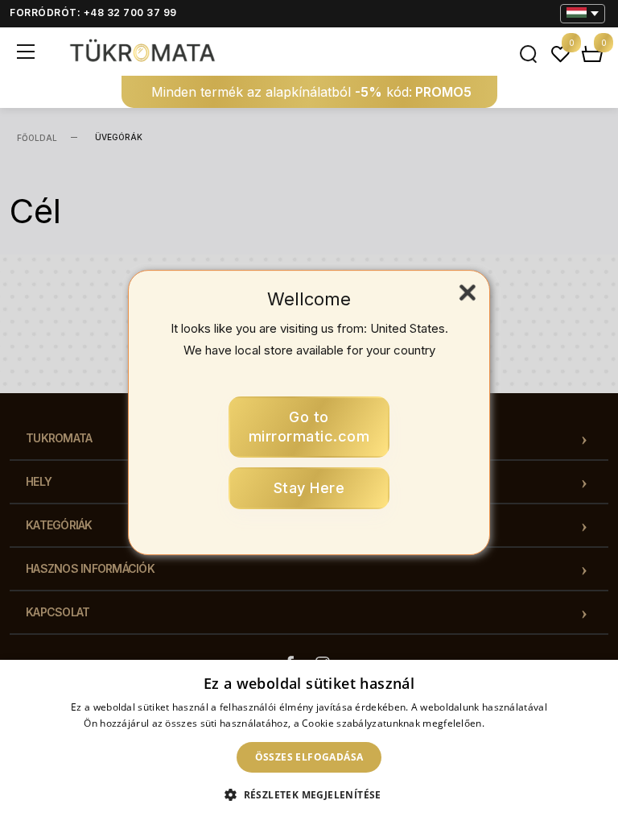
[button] (309, 795)
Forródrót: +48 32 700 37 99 (93, 12)
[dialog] (309, 742)
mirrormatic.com (309, 426)
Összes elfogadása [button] (309, 757)
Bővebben (510, 723)
